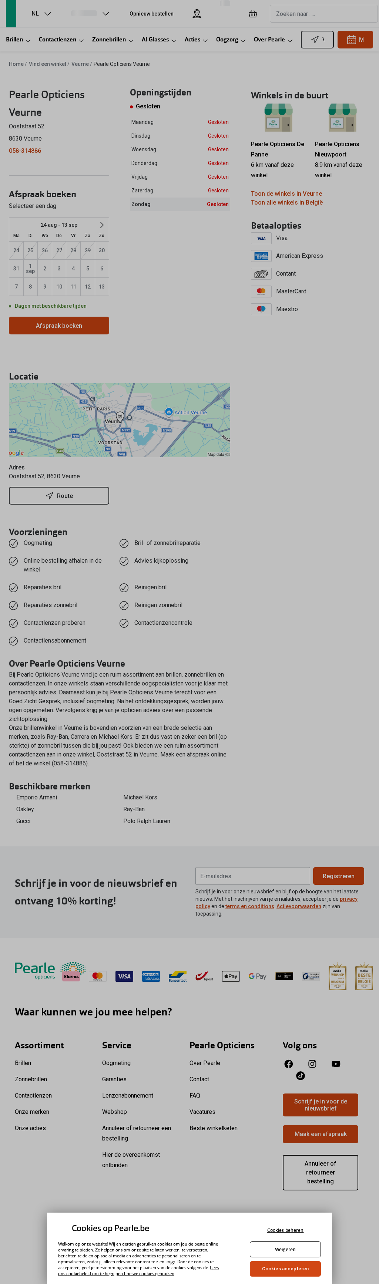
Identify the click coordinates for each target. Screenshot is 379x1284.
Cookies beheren (285, 1230)
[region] (189, 1248)
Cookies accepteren (285, 1268)
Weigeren (285, 1249)
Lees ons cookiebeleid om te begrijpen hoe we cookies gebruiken (138, 1271)
